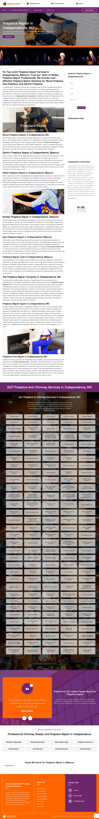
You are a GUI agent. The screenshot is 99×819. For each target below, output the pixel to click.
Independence (9, 765)
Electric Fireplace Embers (68, 535)
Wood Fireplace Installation (87, 479)
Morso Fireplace (50, 579)
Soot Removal (50, 422)
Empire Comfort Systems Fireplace (14, 587)
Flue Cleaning (14, 422)
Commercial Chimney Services (50, 512)
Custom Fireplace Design (32, 535)
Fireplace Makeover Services (50, 643)
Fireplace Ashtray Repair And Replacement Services (87, 496)
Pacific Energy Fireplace (32, 572)
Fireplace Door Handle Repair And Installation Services (69, 496)
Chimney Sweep (14, 416)
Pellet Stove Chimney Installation (50, 535)
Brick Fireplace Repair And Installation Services (14, 651)
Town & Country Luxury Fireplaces (50, 550)
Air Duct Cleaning (32, 601)
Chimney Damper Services (32, 465)
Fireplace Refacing (69, 444)
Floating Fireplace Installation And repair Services (69, 651)
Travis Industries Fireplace (68, 579)
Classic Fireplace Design (87, 528)
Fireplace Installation (68, 428)
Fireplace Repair (50, 428)
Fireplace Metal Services (14, 504)
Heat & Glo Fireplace (14, 565)
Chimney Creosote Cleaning (32, 428)
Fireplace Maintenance (32, 629)
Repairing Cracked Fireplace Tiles (51, 520)
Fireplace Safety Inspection (68, 614)
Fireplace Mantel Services (87, 650)
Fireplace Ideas (14, 621)
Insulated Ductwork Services (87, 643)
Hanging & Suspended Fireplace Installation (87, 636)
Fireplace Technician (87, 621)
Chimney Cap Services (32, 458)
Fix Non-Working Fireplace (32, 436)
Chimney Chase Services (51, 458)
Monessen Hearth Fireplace (32, 579)
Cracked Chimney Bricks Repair (87, 520)
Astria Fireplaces (87, 550)
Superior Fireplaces (14, 550)
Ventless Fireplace (50, 636)
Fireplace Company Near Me (14, 628)
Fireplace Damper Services (69, 504)
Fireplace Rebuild (14, 479)
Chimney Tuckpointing (87, 444)
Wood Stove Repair (51, 629)
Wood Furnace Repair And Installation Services (50, 487)
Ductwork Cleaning (69, 621)
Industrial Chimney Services (87, 512)
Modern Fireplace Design (14, 535)
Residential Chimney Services (68, 512)
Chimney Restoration (14, 451)
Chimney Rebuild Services (32, 594)
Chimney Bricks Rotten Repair (69, 520)
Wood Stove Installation (69, 628)
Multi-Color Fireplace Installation (50, 542)
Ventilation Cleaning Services (32, 643)
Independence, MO (79, 801)
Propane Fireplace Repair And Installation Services (14, 496)
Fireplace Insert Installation (14, 594)
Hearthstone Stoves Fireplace (87, 579)
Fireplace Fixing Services (32, 636)
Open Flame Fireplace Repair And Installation (14, 643)
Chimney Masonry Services (32, 472)
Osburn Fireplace (50, 565)
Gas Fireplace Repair (50, 479)
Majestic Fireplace (69, 557)
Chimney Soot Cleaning (14, 428)
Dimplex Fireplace (69, 565)
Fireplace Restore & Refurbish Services (32, 650)
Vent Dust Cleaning (69, 601)
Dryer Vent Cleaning (87, 594)
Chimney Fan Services (87, 465)
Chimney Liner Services (14, 465)
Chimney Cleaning (32, 416)
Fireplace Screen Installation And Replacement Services (87, 587)
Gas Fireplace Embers (87, 535)
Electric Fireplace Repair (68, 479)
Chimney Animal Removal (69, 587)
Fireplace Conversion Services (68, 636)
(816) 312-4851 (89, 10)
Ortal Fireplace (69, 572)
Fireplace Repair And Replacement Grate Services (32, 504)
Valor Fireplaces (32, 550)
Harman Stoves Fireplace (32, 564)
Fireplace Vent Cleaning (69, 472)
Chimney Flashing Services (14, 472)
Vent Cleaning (14, 601)
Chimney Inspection (68, 416)
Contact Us (50, 10)
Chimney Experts (14, 614)
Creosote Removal (32, 422)
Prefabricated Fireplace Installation (87, 487)
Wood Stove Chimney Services (14, 636)
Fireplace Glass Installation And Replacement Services (32, 496)
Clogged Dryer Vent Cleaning (14, 607)
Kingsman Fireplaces (68, 550)
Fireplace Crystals (32, 543)
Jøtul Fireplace (14, 572)
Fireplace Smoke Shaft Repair (32, 444)
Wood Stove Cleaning (87, 629)
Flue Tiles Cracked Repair (51, 528)
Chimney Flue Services (87, 458)
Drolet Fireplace (14, 579)
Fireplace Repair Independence (15, 46)
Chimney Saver (87, 451)
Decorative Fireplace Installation (87, 614)
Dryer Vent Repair (32, 614)
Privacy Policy (40, 806)
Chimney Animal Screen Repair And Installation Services (68, 436)
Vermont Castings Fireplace (87, 557)
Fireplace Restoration (14, 436)
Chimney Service (50, 416)
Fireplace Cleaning (87, 416)
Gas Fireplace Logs (87, 504)
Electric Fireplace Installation (32, 487)
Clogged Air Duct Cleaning (32, 607)
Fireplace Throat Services (14, 512)
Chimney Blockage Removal (32, 451)
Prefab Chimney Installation (50, 594)
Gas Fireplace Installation (14, 487)
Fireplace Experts (87, 607)
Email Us (81, 3)
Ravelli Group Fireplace (50, 587)
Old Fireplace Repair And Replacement (68, 451)
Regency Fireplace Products (87, 542)
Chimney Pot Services (69, 465)
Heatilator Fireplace (32, 557)
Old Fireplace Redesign (69, 528)
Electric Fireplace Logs (32, 512)
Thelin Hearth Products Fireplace (32, 587)
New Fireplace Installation (87, 428)
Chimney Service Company (68, 607)
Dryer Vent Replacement (50, 614)
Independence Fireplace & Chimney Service (74, 816)
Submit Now (81, 107)
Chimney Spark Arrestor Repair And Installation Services (50, 436)
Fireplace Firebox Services (50, 504)
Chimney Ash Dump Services (50, 465)
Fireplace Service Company (50, 607)
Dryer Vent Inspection (87, 601)
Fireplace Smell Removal (14, 528)
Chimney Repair (69, 422)
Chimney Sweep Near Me (50, 621)
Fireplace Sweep (50, 472)
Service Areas (38, 10)
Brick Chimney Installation (87, 436)
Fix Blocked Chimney (14, 520)
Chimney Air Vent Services (14, 542)
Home (4, 10)
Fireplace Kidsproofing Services (69, 594)
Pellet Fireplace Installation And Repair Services (69, 543)
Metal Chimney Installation (14, 444)
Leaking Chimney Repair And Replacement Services (32, 520)
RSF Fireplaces (14, 557)
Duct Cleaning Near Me (32, 621)
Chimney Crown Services (14, 458)
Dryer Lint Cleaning (50, 601)
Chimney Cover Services (69, 458)
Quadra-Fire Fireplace (87, 565)
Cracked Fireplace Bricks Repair (51, 650)
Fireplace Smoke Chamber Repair (50, 444)
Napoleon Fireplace (51, 557)
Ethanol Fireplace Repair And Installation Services (69, 487)
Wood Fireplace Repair (32, 479)
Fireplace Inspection (50, 451)
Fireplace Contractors (87, 472)
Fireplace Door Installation (51, 496)
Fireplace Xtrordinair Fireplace (87, 572)
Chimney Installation (87, 422)
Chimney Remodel (69, 643)
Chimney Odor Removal (32, 528)
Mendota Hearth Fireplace (50, 572)
